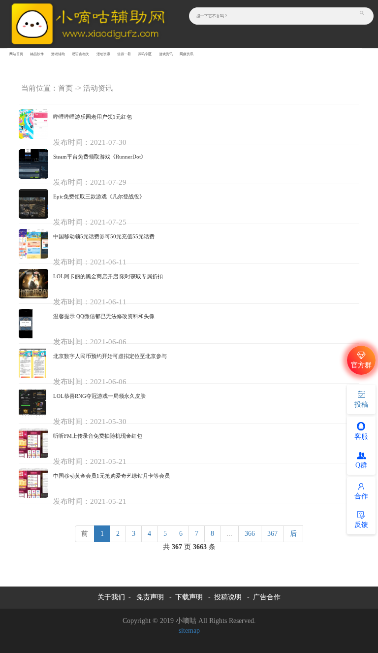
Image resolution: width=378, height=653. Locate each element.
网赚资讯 (186, 54)
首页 (65, 88)
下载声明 (189, 597)
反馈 (361, 524)
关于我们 (111, 597)
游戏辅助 (58, 54)
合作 (361, 496)
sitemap (189, 630)
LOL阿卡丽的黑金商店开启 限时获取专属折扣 (108, 276)
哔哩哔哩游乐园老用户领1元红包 (92, 117)
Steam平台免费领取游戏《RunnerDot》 (99, 157)
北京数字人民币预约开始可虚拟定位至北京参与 (110, 356)
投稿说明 (228, 597)
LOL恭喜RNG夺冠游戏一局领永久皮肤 (99, 396)
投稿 (361, 404)
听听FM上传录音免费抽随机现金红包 (97, 436)
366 (250, 533)
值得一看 (124, 54)
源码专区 (145, 54)
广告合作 (267, 597)
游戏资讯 (166, 54)
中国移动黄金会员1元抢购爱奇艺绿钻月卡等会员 (111, 476)
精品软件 (37, 54)
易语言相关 (80, 54)
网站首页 (16, 54)
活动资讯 (103, 54)
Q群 (361, 465)
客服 (361, 436)
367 (272, 533)
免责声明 (150, 597)
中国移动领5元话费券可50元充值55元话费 (104, 236)
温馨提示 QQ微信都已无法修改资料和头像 (104, 316)
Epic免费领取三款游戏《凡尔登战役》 (99, 196)
